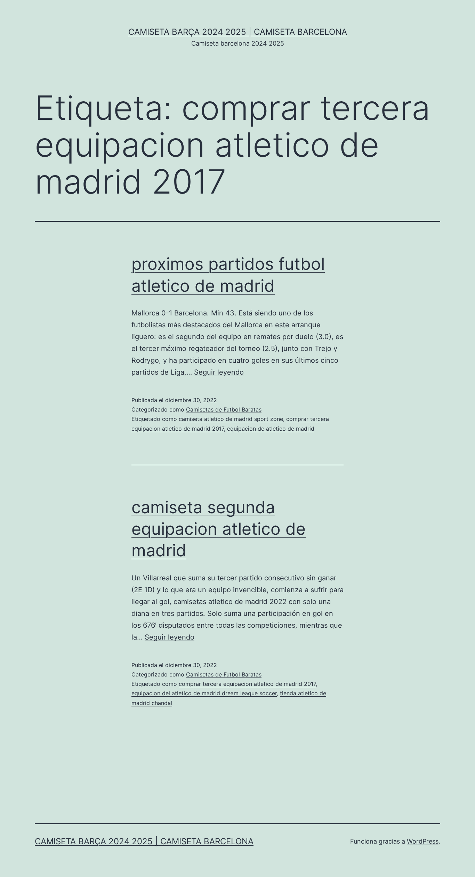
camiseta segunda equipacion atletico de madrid (218, 529)
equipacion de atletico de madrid (270, 428)
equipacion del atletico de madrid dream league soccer (204, 693)
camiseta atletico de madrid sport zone (231, 418)
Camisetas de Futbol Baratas (223, 409)
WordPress (422, 841)
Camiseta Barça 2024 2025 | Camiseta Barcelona (237, 32)
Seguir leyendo (219, 372)
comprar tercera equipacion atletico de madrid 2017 (247, 683)
